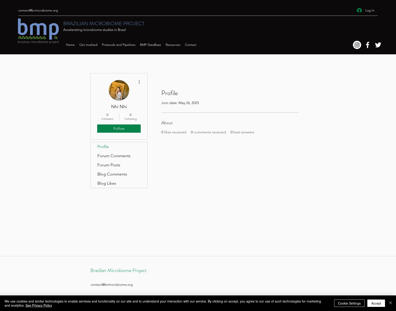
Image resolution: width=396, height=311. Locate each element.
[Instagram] (357, 45)
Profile (103, 146)
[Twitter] (378, 45)
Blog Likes (106, 183)
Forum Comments (114, 155)
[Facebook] (367, 45)
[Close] (390, 303)
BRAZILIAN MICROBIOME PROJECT (103, 23)
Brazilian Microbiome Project (118, 270)
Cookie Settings (349, 303)
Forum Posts (108, 165)
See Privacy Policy (38, 305)
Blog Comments (112, 174)
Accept (376, 303)
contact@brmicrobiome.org (38, 10)
